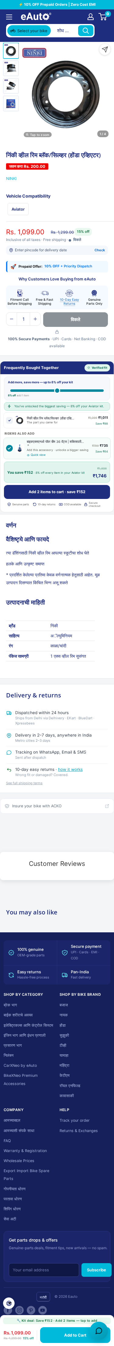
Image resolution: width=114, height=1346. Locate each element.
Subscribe (96, 1269)
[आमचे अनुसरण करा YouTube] (42, 1310)
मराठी (43, 1297)
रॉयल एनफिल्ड (70, 1085)
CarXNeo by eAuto (20, 1065)
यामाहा (64, 1055)
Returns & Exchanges (79, 1130)
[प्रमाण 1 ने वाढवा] (35, 319)
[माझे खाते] (91, 16)
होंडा (63, 1025)
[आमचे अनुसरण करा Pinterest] (31, 1310)
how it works (70, 769)
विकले (75, 319)
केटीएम (65, 1075)
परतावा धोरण (13, 1199)
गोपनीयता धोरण (15, 1189)
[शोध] (85, 30)
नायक (64, 1015)
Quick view (38, 454)
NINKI (11, 178)
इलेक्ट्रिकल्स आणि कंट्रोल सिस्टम (28, 1025)
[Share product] (104, 49)
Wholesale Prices (19, 1160)
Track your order (75, 1120)
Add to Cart (75, 1335)
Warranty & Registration (25, 1150)
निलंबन (8, 1055)
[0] (103, 16)
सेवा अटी (10, 1219)
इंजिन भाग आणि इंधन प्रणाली (25, 1035)
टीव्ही (63, 1045)
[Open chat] (99, 1331)
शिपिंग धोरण (12, 1209)
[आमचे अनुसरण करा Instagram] (19, 1310)
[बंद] (102, 30)
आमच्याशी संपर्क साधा (19, 1130)
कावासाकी (67, 1095)
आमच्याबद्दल (12, 1120)
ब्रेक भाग (10, 1005)
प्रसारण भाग (13, 1045)
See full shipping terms (24, 783)
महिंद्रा (64, 1065)
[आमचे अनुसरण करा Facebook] (8, 1310)
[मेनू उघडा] (9, 17)
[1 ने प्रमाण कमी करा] (11, 319)
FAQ (7, 1140)
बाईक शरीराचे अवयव (18, 1015)
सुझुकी (64, 1035)
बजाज (64, 1005)
